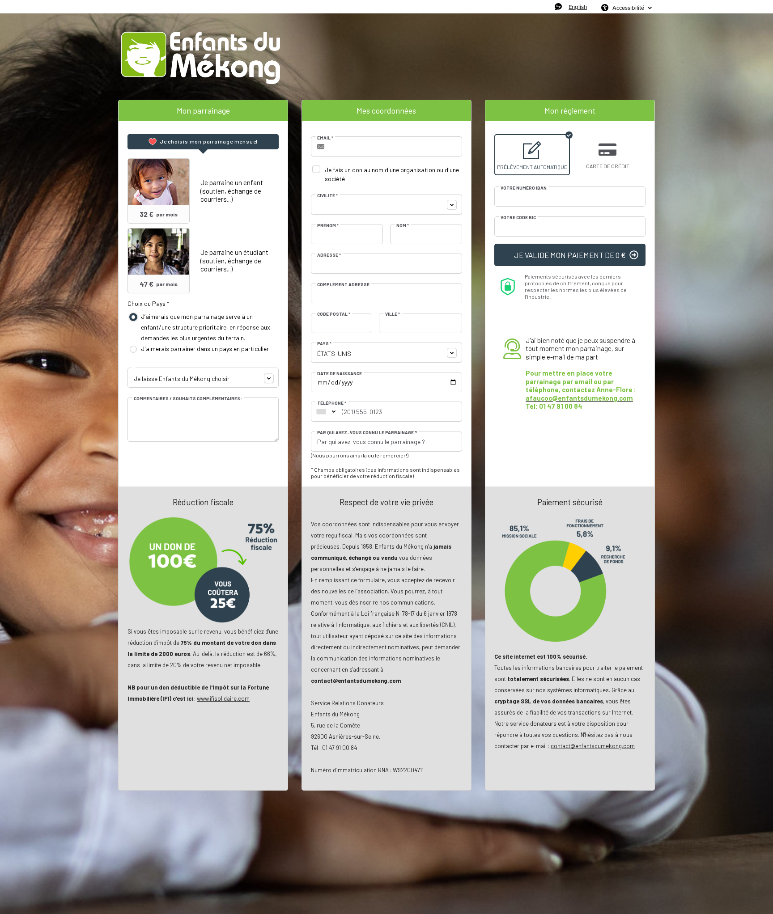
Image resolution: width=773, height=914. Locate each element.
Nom (402, 225)
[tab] (203, 141)
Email (325, 137)
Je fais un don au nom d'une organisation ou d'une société (392, 174)
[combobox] (203, 378)
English (578, 7)
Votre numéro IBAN (524, 187)
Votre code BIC (518, 217)
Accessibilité (628, 8)
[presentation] (203, 141)
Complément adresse (343, 284)
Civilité (327, 195)
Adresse (329, 255)
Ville (392, 314)
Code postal (333, 314)
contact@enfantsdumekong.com (593, 745)
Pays (324, 343)
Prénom (328, 225)
